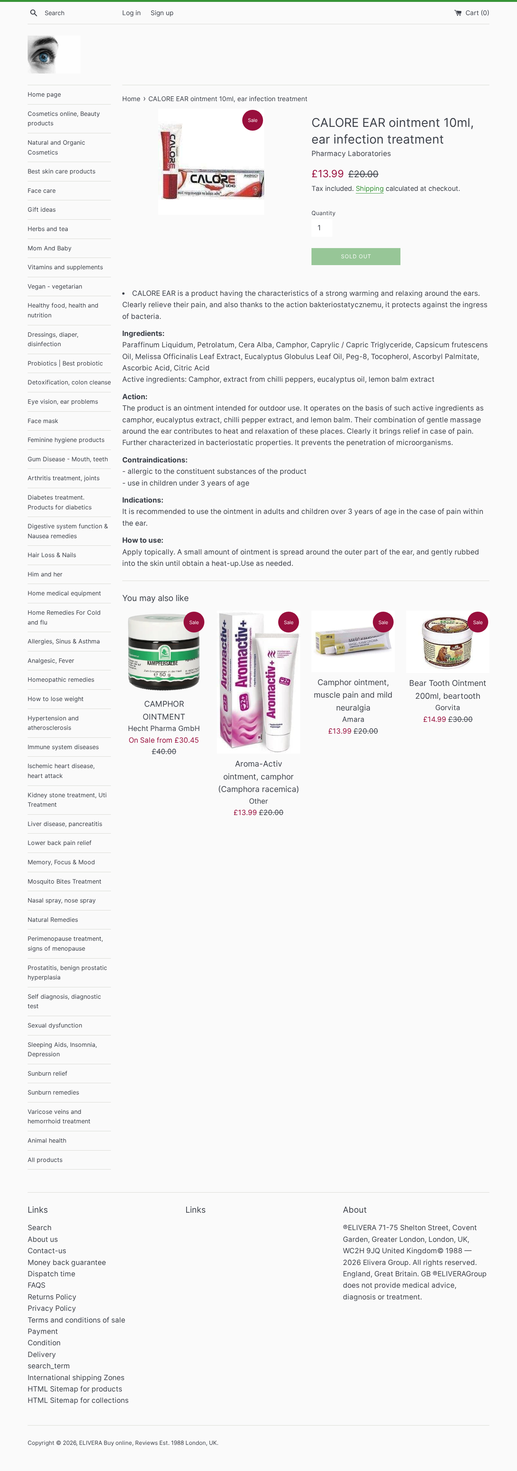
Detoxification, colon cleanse (69, 382)
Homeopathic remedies (61, 679)
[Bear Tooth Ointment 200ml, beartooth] (447, 642)
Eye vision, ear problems (63, 401)
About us (43, 1239)
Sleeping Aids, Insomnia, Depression (62, 1049)
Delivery (42, 1354)
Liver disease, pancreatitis (65, 824)
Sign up (162, 13)
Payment (43, 1331)
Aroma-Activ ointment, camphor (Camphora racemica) (258, 776)
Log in (131, 13)
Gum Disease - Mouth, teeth (68, 459)
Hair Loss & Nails (52, 555)
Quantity (323, 213)
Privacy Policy (52, 1308)
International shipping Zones (76, 1377)
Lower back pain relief (60, 842)
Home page (44, 94)
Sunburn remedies (53, 1092)
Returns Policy (52, 1297)
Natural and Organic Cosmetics (56, 147)
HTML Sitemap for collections (78, 1400)
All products (45, 1159)
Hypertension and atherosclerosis (53, 723)
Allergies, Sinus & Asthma (64, 641)
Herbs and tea (48, 229)
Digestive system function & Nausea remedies (68, 531)
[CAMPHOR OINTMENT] (164, 652)
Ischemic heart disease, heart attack (61, 770)
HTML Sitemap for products (75, 1389)
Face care (42, 190)
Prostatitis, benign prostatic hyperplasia (67, 972)
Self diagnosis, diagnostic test (64, 1001)
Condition (44, 1342)
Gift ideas (42, 209)
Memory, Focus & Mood (61, 862)
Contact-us (47, 1250)
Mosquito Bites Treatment (64, 881)
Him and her (45, 574)
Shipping (370, 188)
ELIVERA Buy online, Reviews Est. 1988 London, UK (148, 1442)
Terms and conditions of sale (76, 1320)
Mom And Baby (50, 248)
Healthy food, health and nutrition (63, 310)
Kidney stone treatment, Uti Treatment (67, 800)
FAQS (36, 1285)
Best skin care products (61, 171)
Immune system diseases (63, 747)
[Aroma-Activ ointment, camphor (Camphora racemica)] (258, 682)
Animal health (47, 1140)
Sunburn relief (47, 1073)
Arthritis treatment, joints (64, 478)
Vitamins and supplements (65, 267)
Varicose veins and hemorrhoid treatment (59, 1116)
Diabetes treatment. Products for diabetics (60, 502)
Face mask (43, 421)
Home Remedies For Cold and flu (64, 617)
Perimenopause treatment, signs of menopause (65, 943)
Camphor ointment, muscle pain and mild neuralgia (353, 695)
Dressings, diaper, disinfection (53, 339)
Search (39, 1227)
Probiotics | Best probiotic (65, 363)
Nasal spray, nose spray (62, 900)
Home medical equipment (64, 593)
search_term (49, 1366)
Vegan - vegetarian (55, 286)
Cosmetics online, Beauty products (64, 118)
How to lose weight (56, 699)
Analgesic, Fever (51, 660)
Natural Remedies (53, 919)
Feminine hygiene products (66, 439)
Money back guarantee (67, 1262)
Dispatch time (51, 1274)
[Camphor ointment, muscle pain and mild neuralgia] (353, 641)
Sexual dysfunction (55, 1025)
